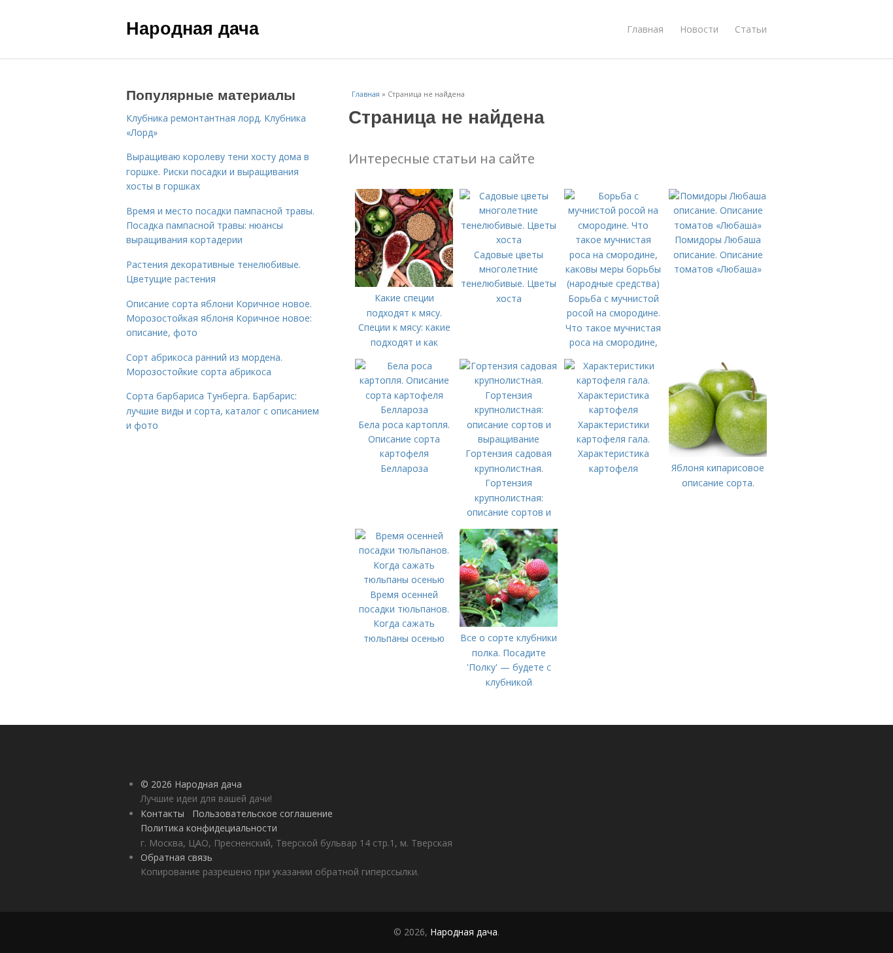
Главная (645, 29)
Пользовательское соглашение (262, 813)
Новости (699, 29)
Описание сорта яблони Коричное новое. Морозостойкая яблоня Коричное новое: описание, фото (219, 318)
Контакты (162, 813)
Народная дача (192, 27)
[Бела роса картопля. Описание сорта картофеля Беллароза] (404, 409)
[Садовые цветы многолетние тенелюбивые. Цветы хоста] (509, 239)
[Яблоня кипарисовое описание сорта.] (718, 453)
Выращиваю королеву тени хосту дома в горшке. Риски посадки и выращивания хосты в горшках (217, 171)
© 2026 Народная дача (191, 784)
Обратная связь (176, 857)
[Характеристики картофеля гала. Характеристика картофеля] (613, 409)
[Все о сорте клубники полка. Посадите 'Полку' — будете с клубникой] (509, 623)
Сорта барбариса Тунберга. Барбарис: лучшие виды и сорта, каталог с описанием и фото (222, 410)
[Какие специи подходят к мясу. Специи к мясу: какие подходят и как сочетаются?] (404, 283)
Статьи (751, 29)
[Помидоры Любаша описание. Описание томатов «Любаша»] (718, 225)
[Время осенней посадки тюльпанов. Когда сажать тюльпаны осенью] (404, 579)
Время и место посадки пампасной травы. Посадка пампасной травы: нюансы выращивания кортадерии (220, 225)
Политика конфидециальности (209, 828)
